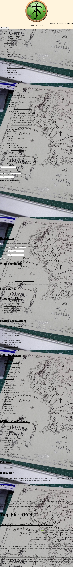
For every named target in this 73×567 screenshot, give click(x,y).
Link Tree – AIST (8, 312)
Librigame (10, 140)
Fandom (9, 100)
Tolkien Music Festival (10, 406)
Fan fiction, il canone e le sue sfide (24, 115)
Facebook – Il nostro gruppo (12, 306)
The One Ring (14, 145)
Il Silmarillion (9, 561)
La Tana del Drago (9, 59)
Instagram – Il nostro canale (12, 310)
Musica (49, 557)
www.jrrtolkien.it (5, 478)
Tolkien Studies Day (13, 50)
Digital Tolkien (8, 369)
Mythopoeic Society (9, 331)
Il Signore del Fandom (17, 129)
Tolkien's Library (8, 410)
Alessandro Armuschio (62, 557)
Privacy (2, 566)
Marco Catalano (28, 561)
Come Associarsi (12, 40)
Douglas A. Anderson (10, 438)
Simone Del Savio (62, 561)
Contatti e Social (12, 38)
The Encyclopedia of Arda (11, 392)
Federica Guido (62, 559)
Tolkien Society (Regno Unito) (12, 342)
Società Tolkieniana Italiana (12, 340)
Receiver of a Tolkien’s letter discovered (19, 163)
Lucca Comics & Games (14, 54)
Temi (5, 88)
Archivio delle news (29, 557)
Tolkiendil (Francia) (9, 344)
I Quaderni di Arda (9, 61)
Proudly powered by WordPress (14, 566)
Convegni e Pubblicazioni (14, 74)
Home (5, 31)
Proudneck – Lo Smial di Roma (12, 333)
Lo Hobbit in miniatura (17, 150)
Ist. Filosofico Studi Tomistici (12, 328)
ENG (5, 154)
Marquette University (10, 385)
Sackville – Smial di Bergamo (12, 335)
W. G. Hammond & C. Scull (11, 454)
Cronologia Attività (12, 56)
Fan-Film (13, 106)
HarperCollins (7, 374)
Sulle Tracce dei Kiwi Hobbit (22, 109)
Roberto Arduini (18, 557)
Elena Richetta (52, 559)
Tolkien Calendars (12, 134)
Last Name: (3, 254)
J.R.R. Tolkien (8, 63)
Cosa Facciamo (8, 43)
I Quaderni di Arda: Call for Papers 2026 (18, 156)
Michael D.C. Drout (9, 449)
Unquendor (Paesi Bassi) (11, 347)
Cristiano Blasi (31, 559)
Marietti (6, 383)
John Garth (7, 445)
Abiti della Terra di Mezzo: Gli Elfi (20, 127)
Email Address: (4, 247)
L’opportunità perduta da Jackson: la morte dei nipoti (26, 97)
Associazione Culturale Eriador (13, 326)
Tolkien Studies (8, 408)
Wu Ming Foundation (10, 413)
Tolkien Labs (11, 77)
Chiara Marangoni (20, 559)
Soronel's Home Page (10, 390)
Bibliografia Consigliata (10, 70)
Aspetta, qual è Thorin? (17, 95)
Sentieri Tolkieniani (9, 338)
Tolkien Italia (7, 401)
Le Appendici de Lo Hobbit (22, 118)
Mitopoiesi (10, 47)
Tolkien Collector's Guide (11, 395)
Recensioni (10, 79)
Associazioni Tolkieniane (18, 102)
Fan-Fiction (14, 111)
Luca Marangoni (18, 561)
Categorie (3, 171)
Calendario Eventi (9, 152)
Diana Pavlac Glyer (9, 433)
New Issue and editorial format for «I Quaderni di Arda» (23, 161)
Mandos (6, 381)
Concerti (43, 557)
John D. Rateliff (8, 442)
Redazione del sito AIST (14, 36)
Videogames (11, 136)
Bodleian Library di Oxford (11, 363)
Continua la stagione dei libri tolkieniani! (27, 268)
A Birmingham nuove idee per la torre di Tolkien (25, 274)
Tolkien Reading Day (13, 52)
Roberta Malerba (51, 561)
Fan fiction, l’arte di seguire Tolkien (24, 113)
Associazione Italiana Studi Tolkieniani (61, 23)
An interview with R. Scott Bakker (17, 159)
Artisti (38, 557)
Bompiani (6, 365)
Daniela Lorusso (42, 559)
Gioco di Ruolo (11, 143)
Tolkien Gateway (8, 399)
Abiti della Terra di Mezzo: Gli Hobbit (21, 125)
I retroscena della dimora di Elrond (24, 120)
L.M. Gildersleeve (8, 447)
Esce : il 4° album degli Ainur (26, 524)
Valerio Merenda (12, 268)
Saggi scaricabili (12, 72)
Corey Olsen (7, 429)
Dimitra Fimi (7, 436)
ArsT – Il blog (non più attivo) (12, 303)
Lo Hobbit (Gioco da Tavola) (19, 147)
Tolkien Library (8, 404)
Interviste (10, 84)
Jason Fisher (7, 440)
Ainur (52, 557)
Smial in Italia (15, 104)
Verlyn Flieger (7, 452)
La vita (9, 65)
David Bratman (8, 431)
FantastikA (10, 45)
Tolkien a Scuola (12, 86)
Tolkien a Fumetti (12, 131)
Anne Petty (7, 426)
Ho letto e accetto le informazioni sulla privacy (15, 243)
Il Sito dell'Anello (8, 376)
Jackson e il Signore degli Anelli (20, 93)
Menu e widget (4, 28)
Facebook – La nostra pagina (12, 308)
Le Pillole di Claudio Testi (14, 81)
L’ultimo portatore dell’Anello (22, 122)
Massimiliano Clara (39, 561)
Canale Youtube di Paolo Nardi (12, 367)
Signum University (9, 388)
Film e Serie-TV (11, 90)
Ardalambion (7, 360)
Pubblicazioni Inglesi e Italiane (16, 68)
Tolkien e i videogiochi (17, 138)
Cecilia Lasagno (9, 559)
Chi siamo (6, 34)
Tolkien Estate (8, 397)
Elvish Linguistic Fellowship (12, 372)
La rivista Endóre (9, 379)
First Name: (3, 251)
